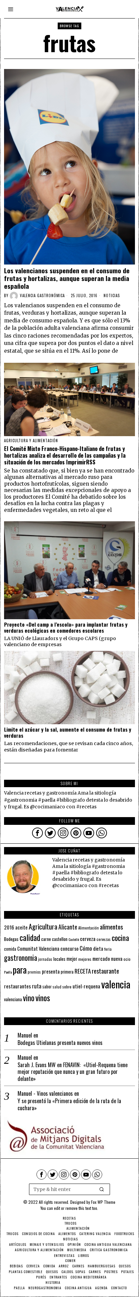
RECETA (83, 971)
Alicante (67, 926)
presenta (51, 971)
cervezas (103, 939)
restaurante (105, 970)
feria (108, 949)
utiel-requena (86, 986)
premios (34, 972)
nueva (116, 958)
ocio (127, 959)
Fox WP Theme (103, 1202)
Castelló (73, 939)
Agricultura (43, 926)
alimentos (111, 927)
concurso (69, 948)
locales (59, 958)
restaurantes (17, 986)
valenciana (13, 999)
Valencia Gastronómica (42, 295)
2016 (9, 927)
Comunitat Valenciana (38, 948)
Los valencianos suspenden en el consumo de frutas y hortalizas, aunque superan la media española (67, 278)
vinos (42, 997)
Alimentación (88, 928)
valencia (115, 984)
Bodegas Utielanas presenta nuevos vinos (60, 1042)
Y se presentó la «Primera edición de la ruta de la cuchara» (69, 1104)
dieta (98, 948)
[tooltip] (37, 833)
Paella (8, 972)
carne (46, 939)
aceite (21, 927)
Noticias (112, 295)
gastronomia (20, 957)
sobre (67, 986)
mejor (71, 958)
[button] (102, 1189)
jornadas (45, 959)
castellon (59, 939)
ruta (36, 986)
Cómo (86, 948)
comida (10, 949)
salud (57, 986)
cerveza (87, 938)
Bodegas (11, 938)
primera (67, 972)
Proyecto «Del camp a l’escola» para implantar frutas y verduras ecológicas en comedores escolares (66, 627)
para (20, 969)
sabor (47, 986)
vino (28, 998)
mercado (101, 958)
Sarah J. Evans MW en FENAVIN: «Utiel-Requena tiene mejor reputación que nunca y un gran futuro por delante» (73, 1071)
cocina (120, 937)
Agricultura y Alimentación (31, 440)
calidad (30, 937)
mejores (84, 959)
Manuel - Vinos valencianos (45, 1093)
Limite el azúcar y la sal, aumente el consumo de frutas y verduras (67, 732)
